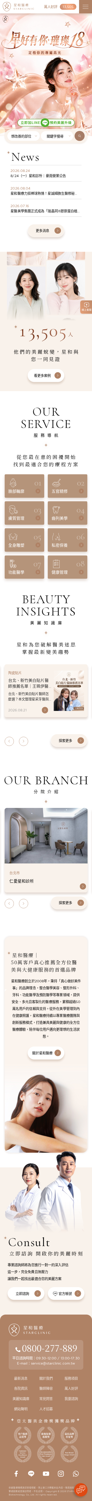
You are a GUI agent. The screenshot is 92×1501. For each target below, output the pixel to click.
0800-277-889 (49, 1348)
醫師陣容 (46, 1388)
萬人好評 (71, 1388)
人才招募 (46, 1409)
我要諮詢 (71, 1399)
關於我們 (46, 1378)
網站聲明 (20, 1409)
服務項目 (71, 1378)
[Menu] (85, 6)
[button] (4, 58)
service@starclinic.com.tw (53, 1363)
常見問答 (46, 1399)
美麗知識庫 (21, 1399)
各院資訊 (20, 1388)
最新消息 (20, 1378)
